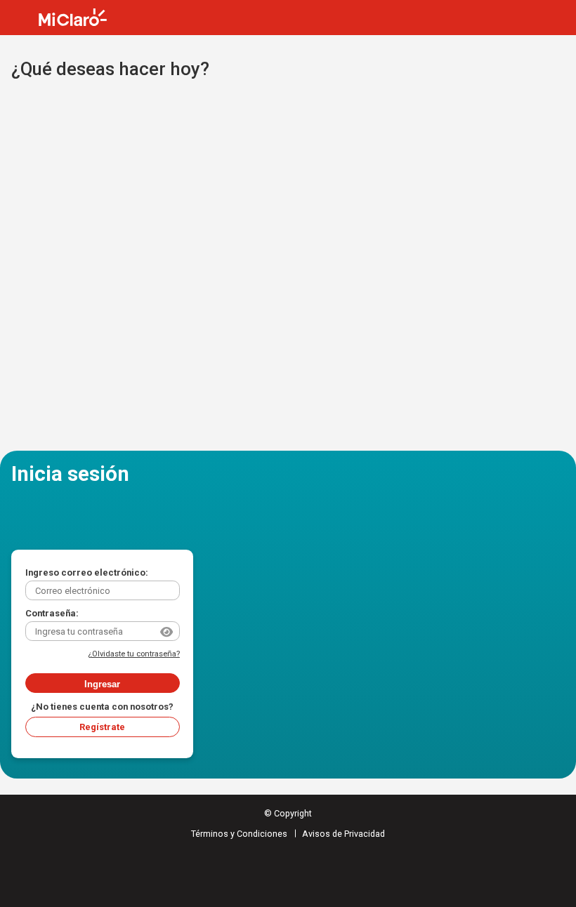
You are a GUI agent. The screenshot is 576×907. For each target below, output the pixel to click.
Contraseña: (52, 613)
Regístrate (102, 727)
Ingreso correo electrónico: (86, 573)
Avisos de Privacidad (343, 833)
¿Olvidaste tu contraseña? (134, 654)
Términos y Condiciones (239, 833)
